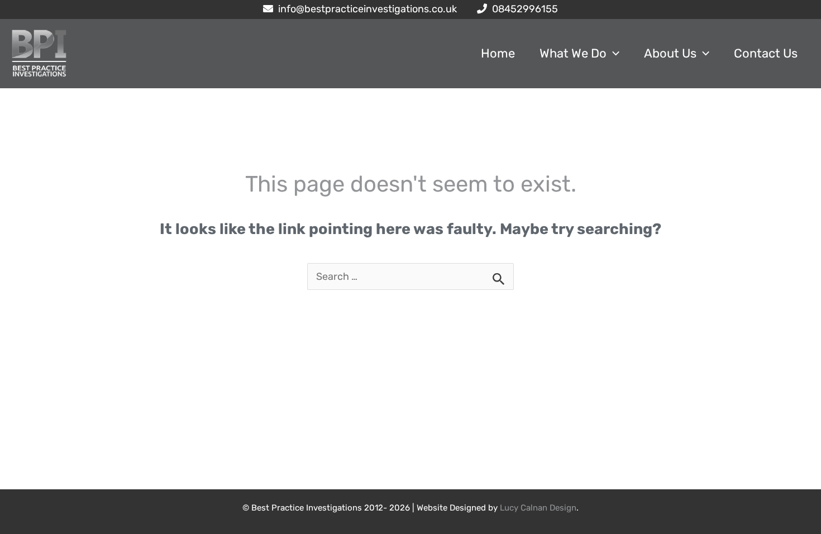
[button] (613, 54)
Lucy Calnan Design (538, 508)
